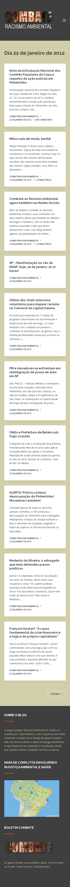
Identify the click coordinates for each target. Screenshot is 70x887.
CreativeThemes (14, 882)
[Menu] (64, 20)
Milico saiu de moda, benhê (30, 139)
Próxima (55, 694)
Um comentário (43, 119)
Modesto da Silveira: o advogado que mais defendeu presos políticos (34, 564)
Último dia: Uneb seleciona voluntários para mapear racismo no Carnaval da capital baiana (34, 304)
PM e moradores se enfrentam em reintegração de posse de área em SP (34, 372)
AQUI (47, 866)
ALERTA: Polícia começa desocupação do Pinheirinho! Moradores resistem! (31, 496)
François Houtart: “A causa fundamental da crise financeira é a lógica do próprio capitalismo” (34, 632)
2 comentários (43, 179)
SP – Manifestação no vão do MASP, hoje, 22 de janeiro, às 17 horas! (32, 267)
